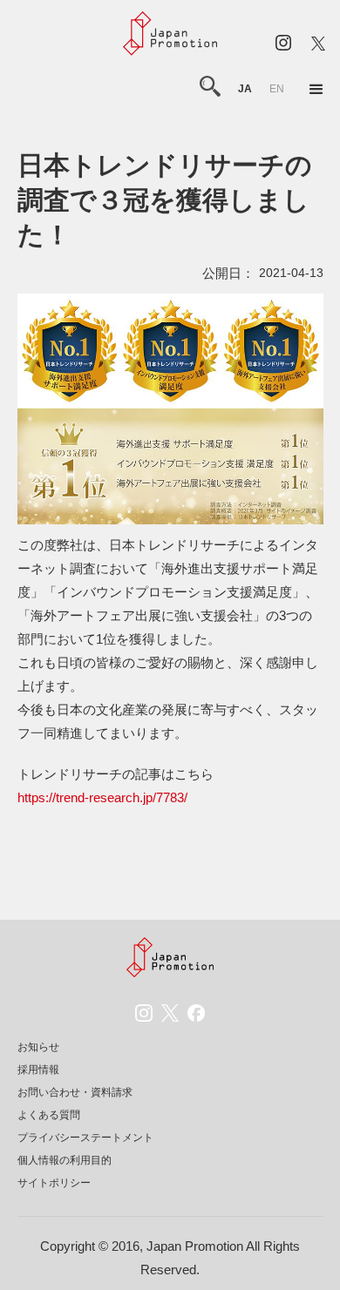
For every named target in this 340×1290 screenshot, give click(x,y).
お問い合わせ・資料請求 (75, 1092)
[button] (316, 90)
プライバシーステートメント (85, 1137)
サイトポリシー (54, 1183)
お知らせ (38, 1047)
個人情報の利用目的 (64, 1160)
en (276, 89)
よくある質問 (48, 1115)
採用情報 (38, 1070)
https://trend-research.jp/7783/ (102, 797)
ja (245, 89)
